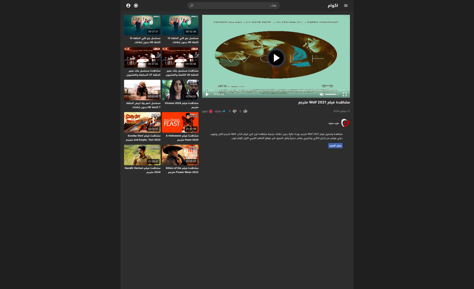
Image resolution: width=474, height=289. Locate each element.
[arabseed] (345, 126)
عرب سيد (333, 123)
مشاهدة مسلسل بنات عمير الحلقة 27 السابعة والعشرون (143, 72)
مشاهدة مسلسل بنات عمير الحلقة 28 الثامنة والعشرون (182, 72)
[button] (191, 5)
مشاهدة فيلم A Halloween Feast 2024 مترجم (182, 137)
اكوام (333, 5)
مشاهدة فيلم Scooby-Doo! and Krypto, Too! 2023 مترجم (143, 137)
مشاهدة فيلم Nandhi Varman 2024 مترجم (143, 170)
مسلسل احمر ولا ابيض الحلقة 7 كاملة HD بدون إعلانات (143, 105)
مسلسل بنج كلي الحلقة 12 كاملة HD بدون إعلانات (145, 40)
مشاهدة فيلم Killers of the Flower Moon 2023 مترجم (182, 170)
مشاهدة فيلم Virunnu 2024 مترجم (181, 105)
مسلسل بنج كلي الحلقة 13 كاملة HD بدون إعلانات (183, 40)
